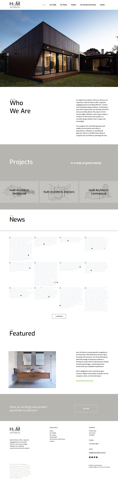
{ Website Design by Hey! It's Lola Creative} (99, 467)
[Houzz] (94, 457)
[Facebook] (90, 457)
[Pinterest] (97, 457)
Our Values (53, 435)
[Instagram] (92, 457)
